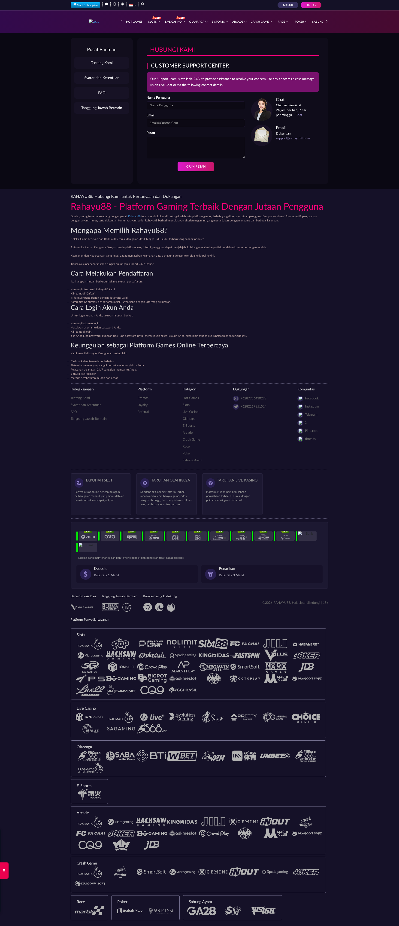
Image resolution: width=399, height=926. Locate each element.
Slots (152, 21)
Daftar (311, 5)
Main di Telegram (87, 5)
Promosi (143, 398)
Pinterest (311, 430)
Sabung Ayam (192, 460)
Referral (143, 412)
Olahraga (197, 21)
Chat (299, 115)
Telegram (311, 414)
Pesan (151, 133)
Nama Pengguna (158, 97)
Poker (300, 21)
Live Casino (173, 21)
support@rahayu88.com (293, 138)
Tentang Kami (102, 63)
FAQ (102, 93)
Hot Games (134, 21)
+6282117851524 (253, 406)
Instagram (312, 406)
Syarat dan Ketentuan (101, 78)
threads (310, 439)
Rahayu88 (134, 216)
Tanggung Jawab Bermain (101, 108)
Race (282, 21)
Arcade (238, 21)
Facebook (312, 398)
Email (150, 115)
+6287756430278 (253, 398)
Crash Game (260, 21)
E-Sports (219, 21)
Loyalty (143, 405)
